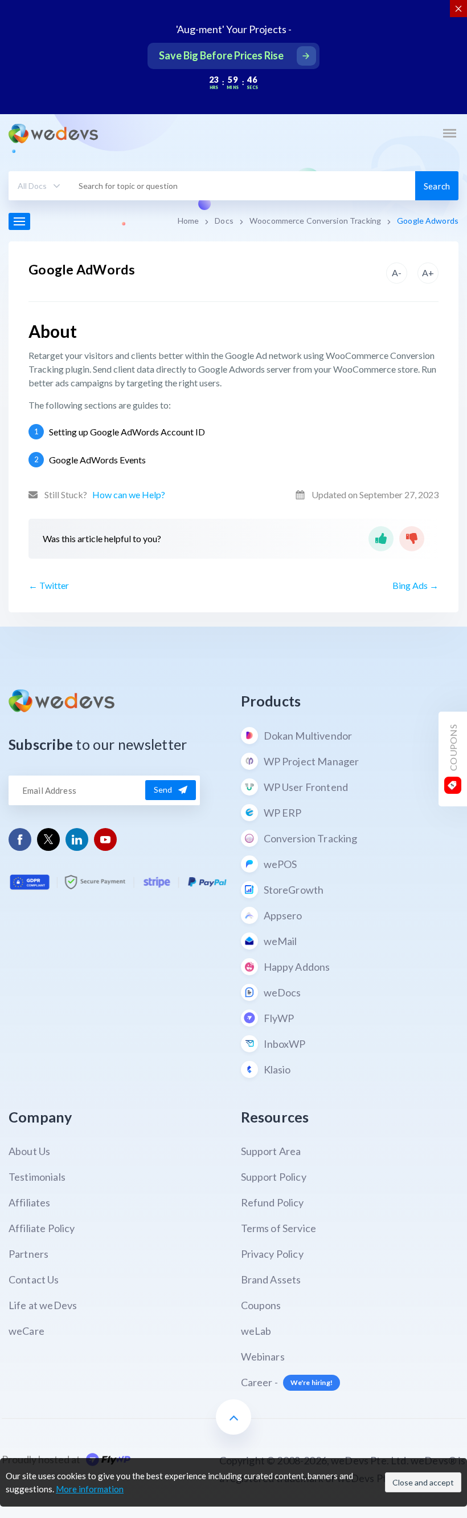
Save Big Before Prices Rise (221, 55)
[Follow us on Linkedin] (77, 839)
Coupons (261, 1305)
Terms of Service (279, 1228)
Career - (287, 1382)
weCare (26, 1331)
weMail (280, 941)
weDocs (282, 992)
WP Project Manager (311, 761)
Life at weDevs (43, 1305)
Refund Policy (272, 1202)
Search (437, 186)
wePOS (280, 864)
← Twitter (48, 585)
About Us (29, 1151)
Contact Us (34, 1279)
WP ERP (283, 812)
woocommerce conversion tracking (315, 220)
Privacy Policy (272, 1253)
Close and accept (423, 1482)
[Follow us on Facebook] (20, 839)
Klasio (277, 1069)
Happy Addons (297, 966)
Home (188, 220)
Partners (28, 1253)
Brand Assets (271, 1279)
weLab (256, 1331)
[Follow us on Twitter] (48, 839)
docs (224, 220)
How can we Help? (128, 494)
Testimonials (37, 1176)
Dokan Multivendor (308, 735)
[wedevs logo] (53, 133)
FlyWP (279, 1018)
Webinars (263, 1356)
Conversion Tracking (311, 838)
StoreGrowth (294, 889)
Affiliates (30, 1202)
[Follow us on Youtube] (105, 839)
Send (163, 789)
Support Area (271, 1151)
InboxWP (285, 1043)
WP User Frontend (306, 787)
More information (90, 1489)
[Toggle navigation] (449, 133)
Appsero (283, 915)
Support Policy (273, 1176)
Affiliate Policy (42, 1228)
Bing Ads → (415, 585)
